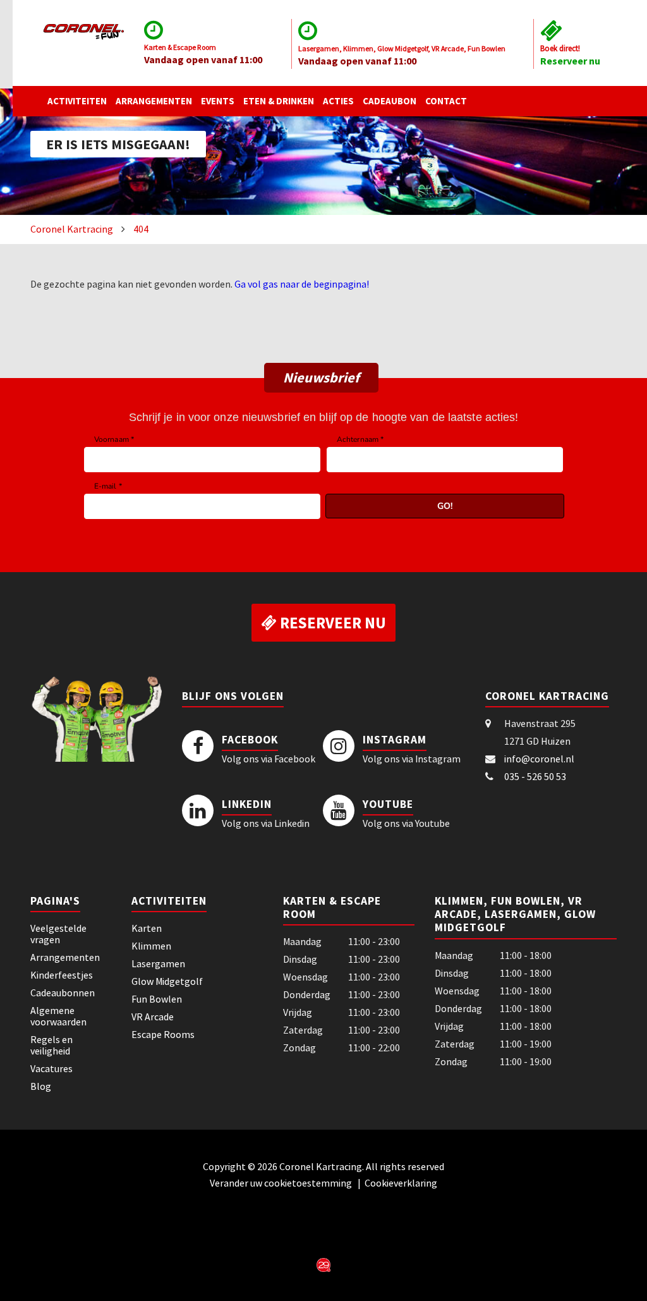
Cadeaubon (389, 101)
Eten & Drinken (278, 101)
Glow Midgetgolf (167, 981)
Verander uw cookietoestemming (282, 1182)
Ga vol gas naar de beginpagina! (301, 284)
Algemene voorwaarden (58, 1016)
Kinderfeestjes (61, 974)
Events (217, 101)
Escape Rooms (163, 1034)
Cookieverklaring (401, 1182)
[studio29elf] (323, 1263)
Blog (40, 1086)
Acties (338, 101)
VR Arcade (152, 1016)
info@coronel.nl (539, 758)
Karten (146, 928)
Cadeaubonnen (62, 992)
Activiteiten (77, 101)
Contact (446, 101)
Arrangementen (154, 101)
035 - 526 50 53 (535, 776)
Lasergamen (158, 963)
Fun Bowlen (156, 999)
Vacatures (51, 1068)
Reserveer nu (570, 60)
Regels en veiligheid (51, 1045)
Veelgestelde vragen (58, 934)
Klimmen (151, 945)
